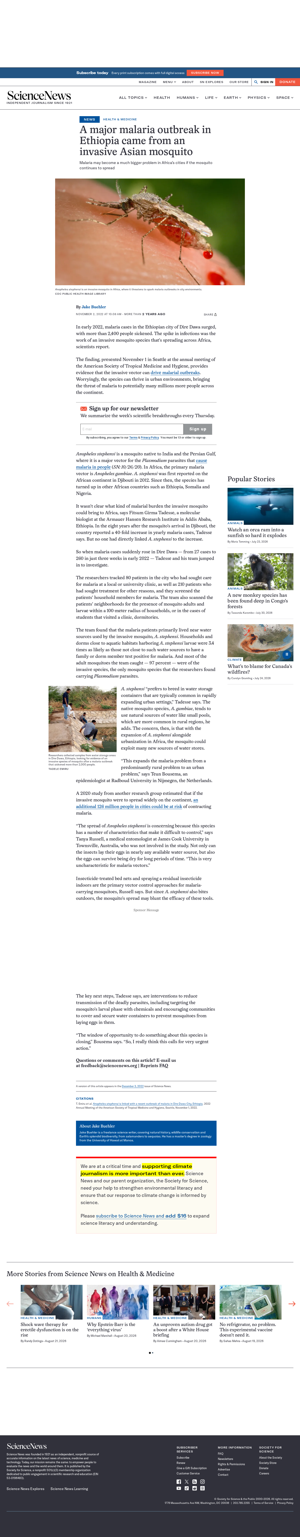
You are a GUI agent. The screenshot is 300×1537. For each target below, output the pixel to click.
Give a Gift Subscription (192, 1468)
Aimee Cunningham (169, 1341)
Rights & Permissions (231, 1464)
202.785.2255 (241, 1503)
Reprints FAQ (154, 1066)
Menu (168, 81)
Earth (231, 98)
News (89, 119)
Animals (235, 523)
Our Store (239, 81)
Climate (235, 659)
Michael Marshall (101, 1335)
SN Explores (211, 81)
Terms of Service (263, 1503)
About (188, 81)
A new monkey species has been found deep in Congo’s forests (258, 601)
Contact (223, 1474)
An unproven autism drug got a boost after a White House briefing (182, 1330)
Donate (288, 82)
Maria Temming (240, 541)
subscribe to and (141, 1216)
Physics (257, 98)
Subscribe (183, 1457)
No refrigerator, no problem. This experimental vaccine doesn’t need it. (248, 1330)
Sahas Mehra (231, 1341)
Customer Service (188, 1473)
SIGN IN (266, 82)
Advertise (224, 1469)
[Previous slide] (10, 1304)
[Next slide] (292, 1304)
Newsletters (225, 1459)
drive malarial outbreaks (175, 373)
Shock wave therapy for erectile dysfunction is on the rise (50, 1330)
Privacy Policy (150, 437)
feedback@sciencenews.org (109, 1066)
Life (209, 98)
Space (283, 98)
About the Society (270, 1457)
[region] (151, 1320)
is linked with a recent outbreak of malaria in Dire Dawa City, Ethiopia (148, 1103)
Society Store (268, 1463)
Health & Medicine (120, 119)
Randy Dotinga (33, 1341)
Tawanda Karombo (242, 612)
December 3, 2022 (133, 1086)
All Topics (131, 98)
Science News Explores (25, 1488)
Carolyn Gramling (241, 678)
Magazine (148, 81)
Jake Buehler (94, 307)
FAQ (220, 1453)
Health (162, 98)
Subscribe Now (205, 72)
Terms (133, 437)
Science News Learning (69, 1488)
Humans (186, 98)
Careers (264, 1473)
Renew (181, 1463)
